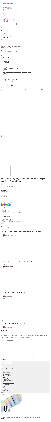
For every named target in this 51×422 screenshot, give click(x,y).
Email (2, 354)
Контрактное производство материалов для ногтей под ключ (17, 72)
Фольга (14, 89)
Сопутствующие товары (8, 10)
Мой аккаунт (6, 74)
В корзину (3, 190)
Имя (2, 352)
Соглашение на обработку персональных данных (14, 81)
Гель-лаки (5, 5)
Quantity (2, 188)
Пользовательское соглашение (10, 79)
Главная (5, 67)
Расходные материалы (8, 8)
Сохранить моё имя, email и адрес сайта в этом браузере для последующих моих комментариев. (23, 357)
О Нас (4, 15)
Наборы (5, 13)
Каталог (5, 69)
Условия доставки (7, 84)
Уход (4, 9)
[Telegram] (10, 205)
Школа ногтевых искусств (9, 85)
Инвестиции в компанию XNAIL (10, 68)
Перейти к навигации (5, 41)
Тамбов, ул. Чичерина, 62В (7, 368)
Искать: (2, 24)
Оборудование (6, 12)
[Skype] (9, 205)
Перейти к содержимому (16, 41)
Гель (4, 4)
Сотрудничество (7, 18)
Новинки (5, 65)
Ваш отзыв (3, 349)
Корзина (5, 73)
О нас (4, 76)
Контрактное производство (9, 19)
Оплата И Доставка (7, 16)
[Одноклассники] (3, 205)
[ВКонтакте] (1, 205)
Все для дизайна (7, 7)
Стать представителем (6, 47)
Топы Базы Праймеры (8, 3)
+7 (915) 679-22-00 (5, 48)
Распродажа (6, 80)
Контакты (5, 20)
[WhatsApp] (7, 205)
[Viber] (5, 205)
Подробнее (10, 235)
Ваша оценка (4, 339)
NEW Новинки (6, 374)
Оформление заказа (7, 78)
